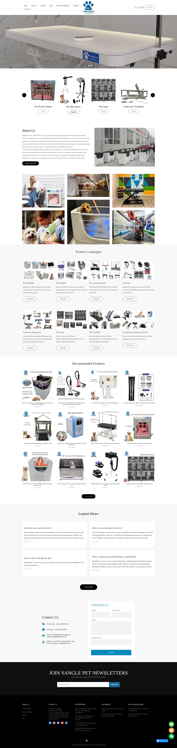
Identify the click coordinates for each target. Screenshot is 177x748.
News (51, 5)
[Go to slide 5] (91, 65)
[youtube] (62, 722)
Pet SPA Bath (80, 704)
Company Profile (26, 708)
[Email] (171, 730)
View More (43, 193)
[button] (24, 95)
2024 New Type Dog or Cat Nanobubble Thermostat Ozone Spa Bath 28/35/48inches (85, 710)
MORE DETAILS (30, 163)
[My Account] (142, 7)
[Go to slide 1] (85, 65)
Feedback (76, 5)
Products (43, 5)
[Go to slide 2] (86, 65)
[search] (135, 7)
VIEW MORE (30, 299)
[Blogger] (88, 740)
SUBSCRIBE (114, 684)
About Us (34, 5)
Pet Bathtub (106, 704)
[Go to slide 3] (88, 65)
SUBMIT (111, 652)
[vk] (66, 722)
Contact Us (27, 9)
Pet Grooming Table (135, 704)
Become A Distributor (63, 5)
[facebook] (50, 722)
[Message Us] (162, 742)
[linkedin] (58, 722)
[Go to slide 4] (90, 65)
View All (43, 112)
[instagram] (54, 722)
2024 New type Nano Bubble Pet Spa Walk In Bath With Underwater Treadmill (85, 717)
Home (26, 5)
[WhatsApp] (171, 724)
